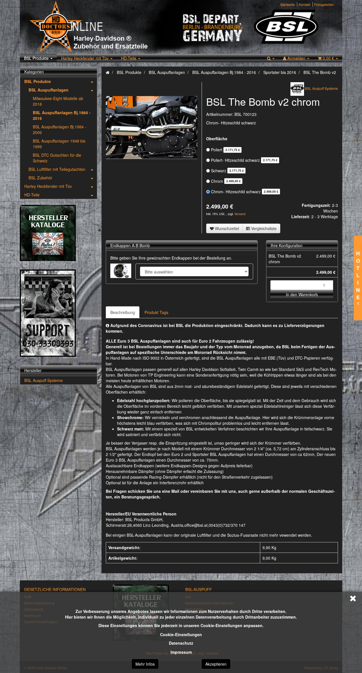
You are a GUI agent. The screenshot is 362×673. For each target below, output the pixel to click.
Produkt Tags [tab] (156, 312)
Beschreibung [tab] (122, 312)
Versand (239, 214)
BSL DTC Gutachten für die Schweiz (57, 158)
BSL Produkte (37, 58)
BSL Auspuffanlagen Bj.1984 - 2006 (59, 129)
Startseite (287, 4)
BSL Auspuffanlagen (48, 90)
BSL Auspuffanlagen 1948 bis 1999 (59, 143)
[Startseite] (107, 72)
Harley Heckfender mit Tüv (85, 58)
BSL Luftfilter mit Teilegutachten (57, 169)
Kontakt (304, 4)
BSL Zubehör (40, 178)
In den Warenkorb (302, 294)
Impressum (181, 652)
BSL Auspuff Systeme (43, 380)
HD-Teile (129, 58)
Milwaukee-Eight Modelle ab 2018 (58, 101)
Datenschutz (181, 643)
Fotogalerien (324, 4)
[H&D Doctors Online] (102, 27)
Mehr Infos (145, 664)
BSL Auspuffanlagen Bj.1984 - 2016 (61, 115)
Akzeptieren (216, 664)
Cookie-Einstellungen (181, 634)
